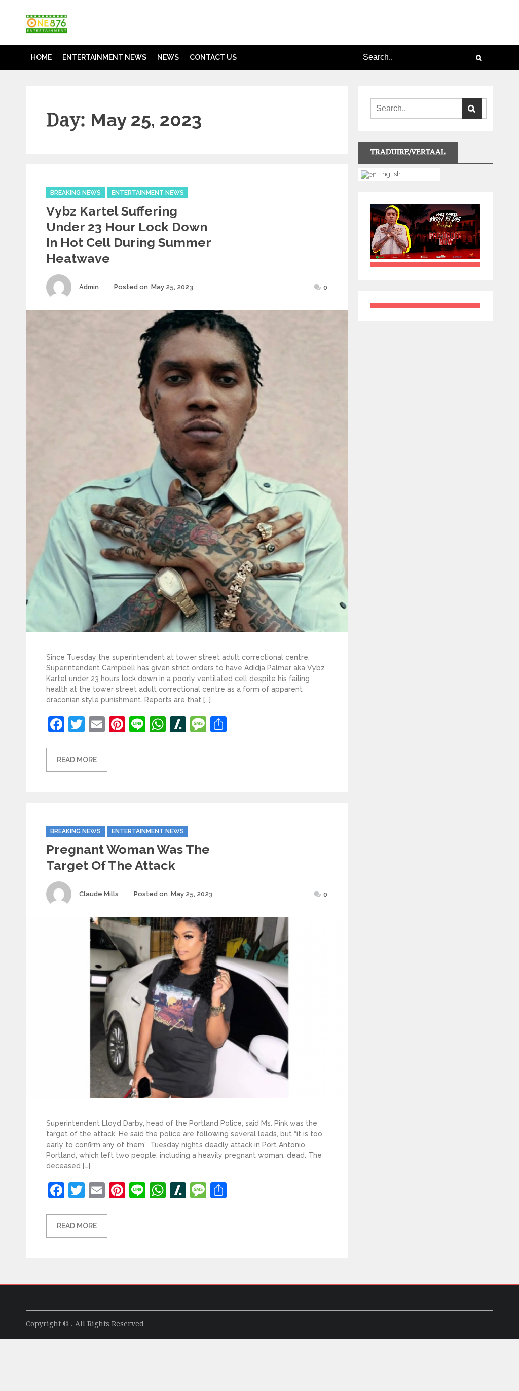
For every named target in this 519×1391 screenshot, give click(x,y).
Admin (89, 287)
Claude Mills (99, 894)
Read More (77, 760)
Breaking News (75, 192)
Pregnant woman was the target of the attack (128, 857)
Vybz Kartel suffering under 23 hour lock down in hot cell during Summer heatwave (128, 234)
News (168, 57)
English (389, 174)
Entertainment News (104, 57)
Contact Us (213, 57)
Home (41, 57)
